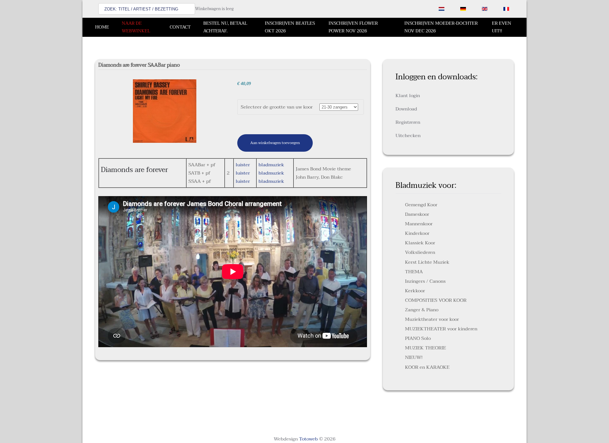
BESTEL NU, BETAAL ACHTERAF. (225, 27)
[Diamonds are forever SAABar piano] (164, 111)
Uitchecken (408, 135)
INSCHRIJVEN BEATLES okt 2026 (290, 27)
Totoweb (308, 439)
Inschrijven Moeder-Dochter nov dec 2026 (441, 27)
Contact (180, 27)
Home (102, 27)
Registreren (408, 122)
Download (406, 109)
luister (243, 165)
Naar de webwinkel (136, 27)
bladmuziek (271, 165)
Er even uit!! (501, 27)
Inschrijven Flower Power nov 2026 (353, 27)
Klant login (408, 95)
